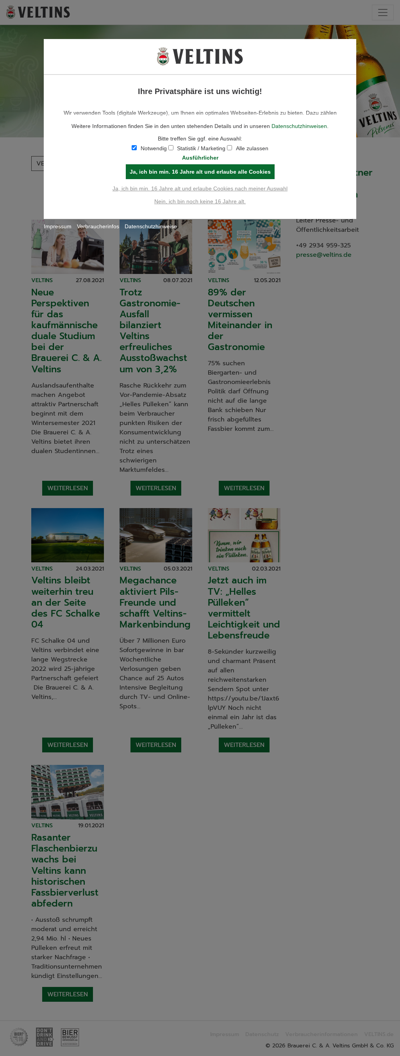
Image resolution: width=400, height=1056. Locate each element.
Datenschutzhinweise (151, 226)
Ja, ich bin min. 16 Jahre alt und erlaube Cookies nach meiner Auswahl (200, 188)
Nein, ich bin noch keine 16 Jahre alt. (200, 201)
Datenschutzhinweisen (299, 126)
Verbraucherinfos (98, 226)
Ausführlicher (200, 158)
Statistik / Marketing (201, 148)
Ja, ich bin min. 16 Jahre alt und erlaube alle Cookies (200, 172)
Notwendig (154, 148)
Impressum (57, 226)
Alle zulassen (252, 148)
